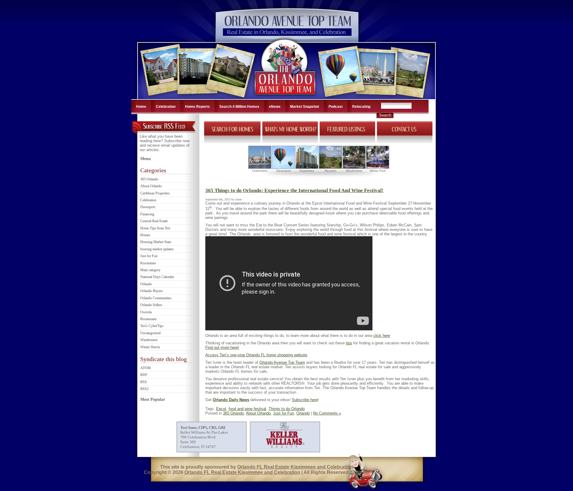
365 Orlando (149, 179)
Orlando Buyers (151, 291)
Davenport (147, 207)
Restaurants (148, 319)
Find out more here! (222, 347)
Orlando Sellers (151, 305)
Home (141, 107)
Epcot (221, 408)
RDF (143, 375)
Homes (145, 235)
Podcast (336, 107)
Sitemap (360, 472)
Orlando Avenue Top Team (282, 362)
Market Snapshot (304, 107)
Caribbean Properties (155, 193)
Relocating (361, 107)
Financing (147, 214)
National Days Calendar (157, 277)
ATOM (145, 368)
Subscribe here (305, 400)
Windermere (149, 340)
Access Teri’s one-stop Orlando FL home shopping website (256, 355)
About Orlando (151, 186)
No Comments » (327, 413)
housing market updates (157, 249)
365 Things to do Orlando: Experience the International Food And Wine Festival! (294, 190)
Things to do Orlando (287, 408)
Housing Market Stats (155, 242)
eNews (275, 107)
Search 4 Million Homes (239, 107)
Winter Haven (150, 347)
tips (349, 343)
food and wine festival (247, 408)
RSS (143, 382)
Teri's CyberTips (152, 326)
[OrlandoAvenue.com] (285, 97)
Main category (150, 270)
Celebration (165, 107)
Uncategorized (150, 333)
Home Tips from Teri (155, 228)
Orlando (146, 284)
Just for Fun (149, 256)
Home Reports (197, 107)
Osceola (146, 312)
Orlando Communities (156, 298)
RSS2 (144, 389)
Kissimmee (148, 263)
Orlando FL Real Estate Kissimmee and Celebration (295, 466)
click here (381, 335)
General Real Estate (154, 221)
